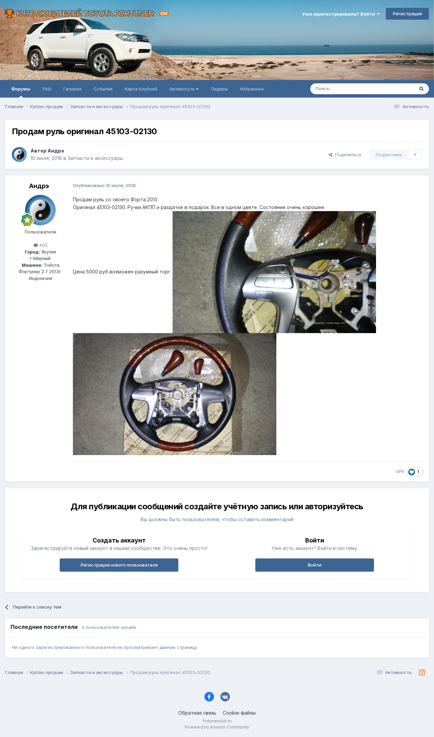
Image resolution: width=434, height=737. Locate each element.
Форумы (21, 88)
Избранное (252, 88)
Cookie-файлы (239, 713)
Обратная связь (197, 713)
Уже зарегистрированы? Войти (339, 14)
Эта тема (396, 88)
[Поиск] (421, 88)
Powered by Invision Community (217, 727)
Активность (183, 88)
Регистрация (407, 13)
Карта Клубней (141, 88)
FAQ (47, 88)
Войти (314, 565)
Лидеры (219, 88)
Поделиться (346, 154)
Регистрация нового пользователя (119, 565)
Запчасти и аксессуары (95, 158)
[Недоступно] (274, 271)
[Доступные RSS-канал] (422, 672)
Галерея (72, 88)
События (103, 88)
